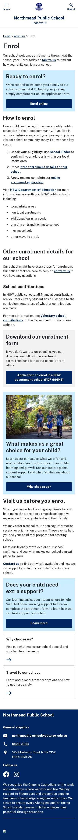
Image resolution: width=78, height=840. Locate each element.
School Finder (60, 152)
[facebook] (6, 776)
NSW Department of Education (33, 190)
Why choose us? (39, 487)
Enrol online (39, 104)
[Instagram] (17, 776)
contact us (62, 271)
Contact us (11, 564)
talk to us (49, 60)
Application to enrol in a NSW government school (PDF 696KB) (39, 377)
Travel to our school (23, 672)
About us (19, 36)
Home (6, 36)
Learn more (39, 623)
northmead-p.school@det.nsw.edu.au (39, 735)
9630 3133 (20, 744)
